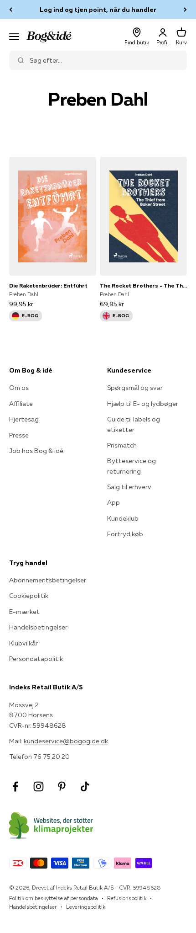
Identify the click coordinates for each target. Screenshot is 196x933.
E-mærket (24, 612)
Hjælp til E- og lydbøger (142, 404)
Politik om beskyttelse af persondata (53, 898)
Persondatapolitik (36, 659)
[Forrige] (10, 10)
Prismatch (122, 445)
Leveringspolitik (85, 906)
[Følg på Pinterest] (62, 786)
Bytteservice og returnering (131, 466)
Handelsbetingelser (38, 627)
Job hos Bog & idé (36, 451)
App (113, 502)
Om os (19, 388)
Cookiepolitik (28, 596)
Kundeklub (123, 518)
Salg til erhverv (129, 487)
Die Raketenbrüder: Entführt (48, 285)
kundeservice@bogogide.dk (66, 741)
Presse (19, 435)
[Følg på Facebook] (15, 786)
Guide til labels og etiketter (133, 424)
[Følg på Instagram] (38, 786)
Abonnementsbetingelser (47, 580)
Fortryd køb (125, 534)
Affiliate (21, 404)
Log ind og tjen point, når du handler (98, 9)
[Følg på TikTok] (85, 786)
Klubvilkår (23, 643)
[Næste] (185, 10)
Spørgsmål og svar (135, 388)
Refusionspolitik (126, 898)
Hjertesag (24, 419)
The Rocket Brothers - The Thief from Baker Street (143, 285)
